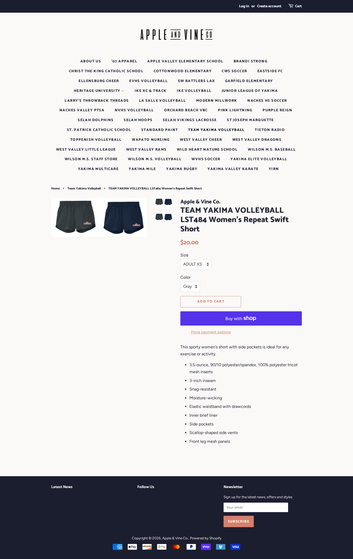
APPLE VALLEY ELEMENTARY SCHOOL (185, 61)
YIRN (274, 169)
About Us (90, 61)
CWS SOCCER (234, 71)
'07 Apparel (124, 61)
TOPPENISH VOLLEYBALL (96, 140)
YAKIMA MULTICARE (98, 169)
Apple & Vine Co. (175, 538)
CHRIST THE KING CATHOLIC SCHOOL (106, 71)
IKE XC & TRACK (151, 91)
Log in (244, 6)
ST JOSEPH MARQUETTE (250, 120)
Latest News (62, 487)
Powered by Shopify (205, 538)
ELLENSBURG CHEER (99, 81)
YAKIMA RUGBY (181, 169)
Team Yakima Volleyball (216, 130)
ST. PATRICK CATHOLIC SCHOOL (99, 130)
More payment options (211, 332)
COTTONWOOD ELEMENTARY (183, 71)
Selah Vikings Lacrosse (190, 120)
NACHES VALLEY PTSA (81, 110)
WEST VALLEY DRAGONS (257, 140)
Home (55, 188)
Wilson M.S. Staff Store (91, 159)
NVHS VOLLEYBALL (134, 110)
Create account (269, 6)
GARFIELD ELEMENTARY (249, 81)
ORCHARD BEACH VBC (186, 110)
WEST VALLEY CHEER (201, 140)
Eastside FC (270, 71)
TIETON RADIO (270, 130)
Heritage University (97, 91)
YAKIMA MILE (142, 169)
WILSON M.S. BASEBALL (272, 150)
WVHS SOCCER (205, 159)
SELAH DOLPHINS (96, 120)
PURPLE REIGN (277, 110)
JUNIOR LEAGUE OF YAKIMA (250, 91)
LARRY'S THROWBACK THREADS (97, 101)
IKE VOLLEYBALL (194, 91)
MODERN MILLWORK (216, 101)
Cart (298, 6)
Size (184, 255)
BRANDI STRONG (250, 61)
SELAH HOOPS (138, 120)
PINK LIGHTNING (235, 110)
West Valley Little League (86, 150)
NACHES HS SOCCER (267, 101)
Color (185, 277)
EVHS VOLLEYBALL (148, 81)
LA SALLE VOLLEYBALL (162, 101)
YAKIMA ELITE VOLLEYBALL (259, 159)
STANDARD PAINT (159, 130)
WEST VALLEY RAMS (146, 150)
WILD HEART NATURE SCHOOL (207, 150)
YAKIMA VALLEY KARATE (233, 169)
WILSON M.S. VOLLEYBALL (154, 159)
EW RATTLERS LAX (196, 81)
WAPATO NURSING (151, 140)
